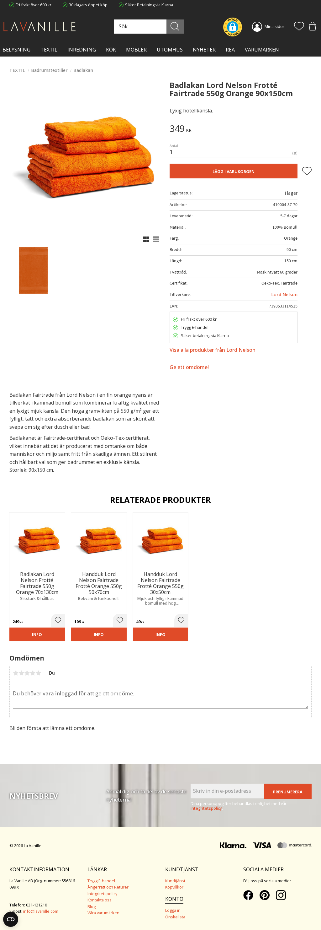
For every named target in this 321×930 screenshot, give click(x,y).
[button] (299, 27)
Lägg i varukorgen (234, 171)
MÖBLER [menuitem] (136, 49)
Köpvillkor (174, 887)
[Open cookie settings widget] (10, 919)
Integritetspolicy (102, 893)
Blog (91, 906)
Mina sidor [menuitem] (274, 26)
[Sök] (175, 26)
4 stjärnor (32, 673)
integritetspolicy (206, 808)
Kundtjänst (175, 881)
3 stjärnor (27, 673)
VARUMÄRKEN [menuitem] (262, 49)
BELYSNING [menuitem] (16, 49)
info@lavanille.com (40, 911)
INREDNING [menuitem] (81, 49)
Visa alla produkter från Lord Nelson (212, 349)
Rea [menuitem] (230, 49)
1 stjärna (15, 673)
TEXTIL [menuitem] (48, 49)
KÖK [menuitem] (111, 49)
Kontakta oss (99, 900)
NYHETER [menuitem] (204, 49)
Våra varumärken (103, 913)
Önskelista (175, 917)
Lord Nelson (284, 294)
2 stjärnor (21, 673)
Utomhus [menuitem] (170, 49)
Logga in (173, 910)
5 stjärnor (38, 673)
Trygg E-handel (101, 881)
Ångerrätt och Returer (108, 887)
